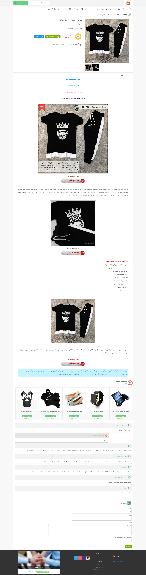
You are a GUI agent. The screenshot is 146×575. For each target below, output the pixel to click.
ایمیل (130, 515)
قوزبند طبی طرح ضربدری (26, 411)
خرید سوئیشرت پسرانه (99, 371)
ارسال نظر (128, 546)
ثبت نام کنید (32, 571)
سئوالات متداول (99, 564)
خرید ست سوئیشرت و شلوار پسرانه (70, 371)
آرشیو (124, 384)
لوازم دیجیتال (100, 9)
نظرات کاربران (97, 14)
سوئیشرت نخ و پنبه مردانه (87, 374)
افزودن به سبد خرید (51, 36)
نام (131, 508)
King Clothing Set (63, 374)
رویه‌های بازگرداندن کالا (97, 567)
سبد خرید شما (20, 3)
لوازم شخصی (113, 9)
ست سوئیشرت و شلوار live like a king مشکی (107, 374)
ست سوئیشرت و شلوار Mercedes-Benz (50, 411)
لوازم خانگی (125, 9)
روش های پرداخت (98, 569)
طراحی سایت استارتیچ (118, 561)
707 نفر (37, 36)
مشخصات (125, 14)
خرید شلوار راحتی (55, 371)
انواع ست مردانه (52, 374)
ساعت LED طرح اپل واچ (97, 411)
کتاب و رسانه (49, 9)
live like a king (74, 374)
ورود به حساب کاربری (42, 571)
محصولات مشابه (112, 14)
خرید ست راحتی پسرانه (43, 371)
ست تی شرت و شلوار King (113, 371)
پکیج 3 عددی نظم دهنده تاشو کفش (74, 411)
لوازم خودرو (88, 9)
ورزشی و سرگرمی (62, 9)
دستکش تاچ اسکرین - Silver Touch (121, 411)
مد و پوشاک (76, 9)
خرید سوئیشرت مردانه (86, 371)
